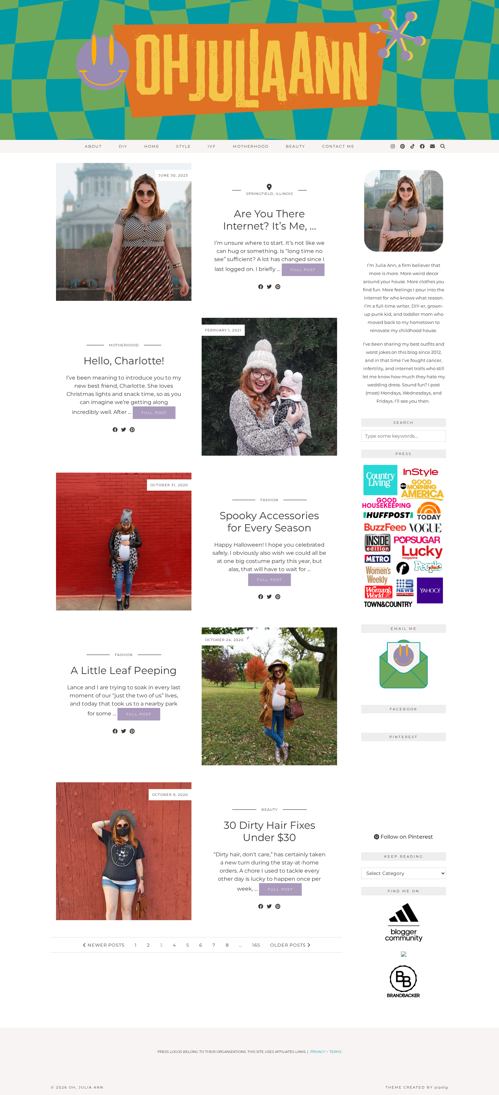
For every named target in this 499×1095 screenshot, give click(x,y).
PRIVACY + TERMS (325, 1052)
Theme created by (417, 1087)
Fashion (269, 500)
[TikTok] (412, 146)
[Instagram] (393, 146)
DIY (123, 146)
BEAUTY (295, 146)
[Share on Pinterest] (278, 287)
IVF (212, 146)
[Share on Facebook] (261, 287)
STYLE (183, 146)
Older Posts (288, 945)
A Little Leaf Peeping (124, 670)
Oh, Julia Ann (86, 1087)
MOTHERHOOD (251, 146)
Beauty (269, 809)
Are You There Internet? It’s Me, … (269, 219)
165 (256, 945)
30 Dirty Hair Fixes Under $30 (269, 831)
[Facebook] (422, 146)
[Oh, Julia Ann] (249, 70)
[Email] (433, 146)
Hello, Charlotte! (124, 360)
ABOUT (93, 146)
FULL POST (303, 270)
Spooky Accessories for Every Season (269, 521)
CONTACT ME (338, 146)
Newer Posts (105, 945)
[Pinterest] (403, 146)
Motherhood (124, 345)
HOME (151, 146)
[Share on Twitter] (269, 287)
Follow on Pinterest (406, 837)
